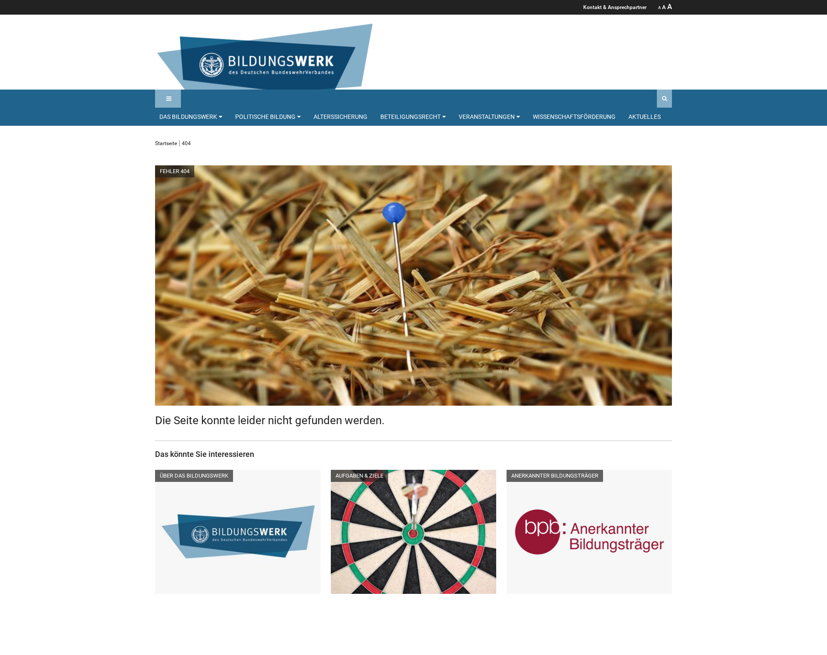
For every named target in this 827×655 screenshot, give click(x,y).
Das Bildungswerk (188, 116)
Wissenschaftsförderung (574, 116)
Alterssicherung (340, 116)
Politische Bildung (265, 116)
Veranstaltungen (487, 116)
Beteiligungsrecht (410, 116)
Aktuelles (644, 116)
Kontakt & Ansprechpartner (615, 7)
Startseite (166, 143)
